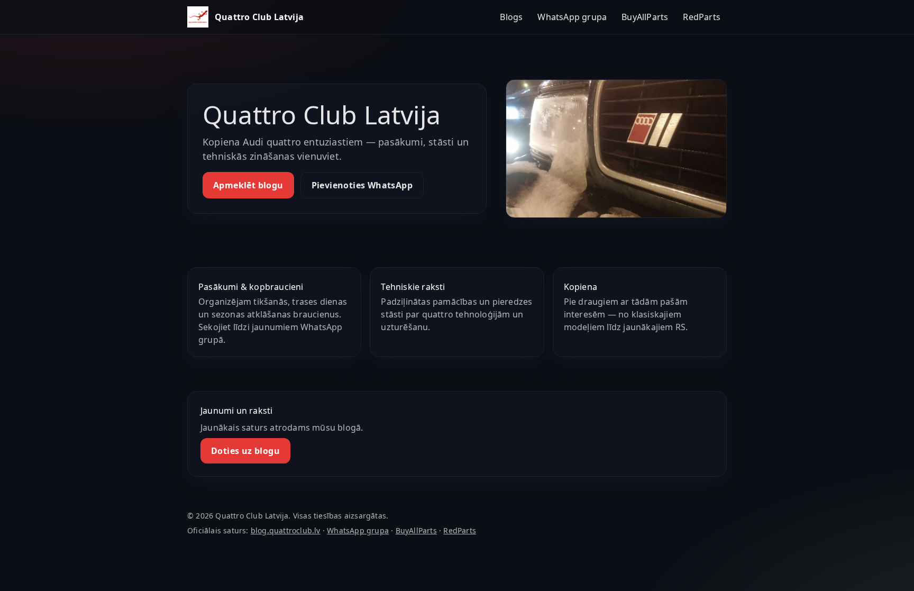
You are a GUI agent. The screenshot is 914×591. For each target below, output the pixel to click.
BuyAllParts (644, 17)
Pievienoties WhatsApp (362, 185)
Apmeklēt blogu (248, 185)
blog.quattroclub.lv (286, 530)
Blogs (511, 17)
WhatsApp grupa (572, 17)
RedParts (701, 17)
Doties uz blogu (245, 451)
